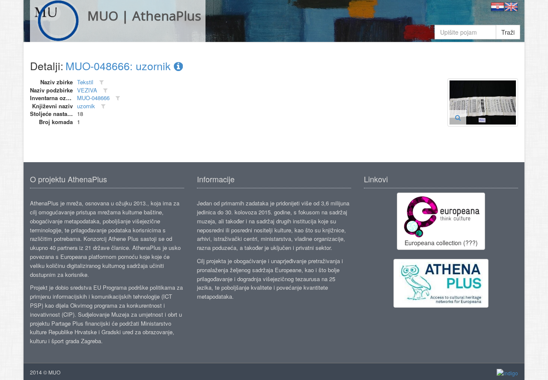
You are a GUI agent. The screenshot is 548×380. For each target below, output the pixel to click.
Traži (508, 32)
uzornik (86, 106)
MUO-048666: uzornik (120, 65)
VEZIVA (87, 90)
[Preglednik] (458, 117)
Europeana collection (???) (441, 242)
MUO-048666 (93, 98)
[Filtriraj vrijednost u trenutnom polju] (101, 82)
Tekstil (85, 82)
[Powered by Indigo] (507, 372)
